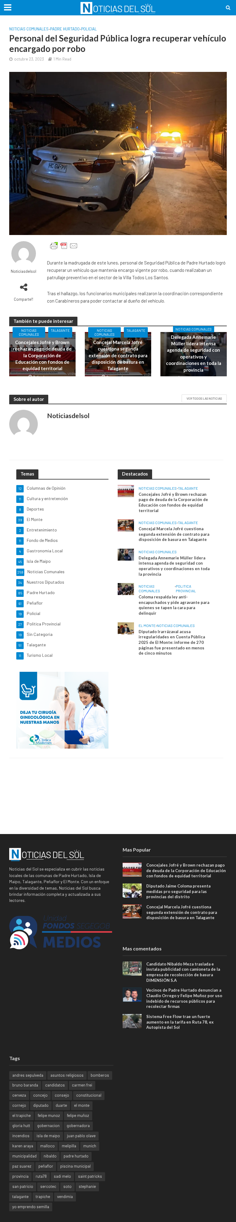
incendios (21, 1135)
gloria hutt (21, 1125)
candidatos (55, 1085)
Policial (89, 28)
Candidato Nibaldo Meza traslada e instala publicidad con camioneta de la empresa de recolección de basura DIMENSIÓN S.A (183, 972)
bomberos (100, 1075)
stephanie (87, 1186)
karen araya (22, 1145)
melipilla (69, 1145)
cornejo (19, 1105)
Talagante (60, 330)
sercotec (48, 1186)
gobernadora (78, 1125)
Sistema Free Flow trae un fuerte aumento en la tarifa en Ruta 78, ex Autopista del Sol (180, 1022)
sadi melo (62, 1176)
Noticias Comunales (29, 28)
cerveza (19, 1095)
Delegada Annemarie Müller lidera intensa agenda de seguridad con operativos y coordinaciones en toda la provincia (193, 353)
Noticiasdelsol (23, 271)
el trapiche (21, 1115)
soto (67, 1186)
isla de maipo (48, 1135)
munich (89, 1145)
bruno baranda (25, 1085)
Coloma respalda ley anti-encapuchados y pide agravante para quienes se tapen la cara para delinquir (174, 605)
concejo (40, 1095)
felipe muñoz (78, 1115)
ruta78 (41, 1176)
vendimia (65, 1196)
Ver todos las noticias (204, 398)
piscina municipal (75, 1166)
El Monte (147, 625)
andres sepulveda (27, 1075)
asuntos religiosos (67, 1075)
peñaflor (45, 1166)
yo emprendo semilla (30, 1206)
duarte (61, 1105)
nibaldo (50, 1155)
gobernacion (48, 1125)
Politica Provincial (186, 588)
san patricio (22, 1186)
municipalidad (24, 1155)
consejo (62, 1095)
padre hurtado (76, 1155)
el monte (81, 1105)
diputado (41, 1105)
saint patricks (90, 1176)
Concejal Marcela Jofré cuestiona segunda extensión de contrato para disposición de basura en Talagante (118, 355)
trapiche (43, 1196)
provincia (20, 1176)
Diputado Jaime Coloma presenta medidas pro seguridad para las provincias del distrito (178, 891)
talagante (20, 1196)
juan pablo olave (81, 1135)
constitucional (88, 1095)
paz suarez (21, 1166)
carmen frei (82, 1085)
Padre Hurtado (65, 28)
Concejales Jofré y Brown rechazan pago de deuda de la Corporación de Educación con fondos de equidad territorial (42, 355)
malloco (47, 1145)
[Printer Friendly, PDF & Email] (64, 245)
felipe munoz (49, 1115)
